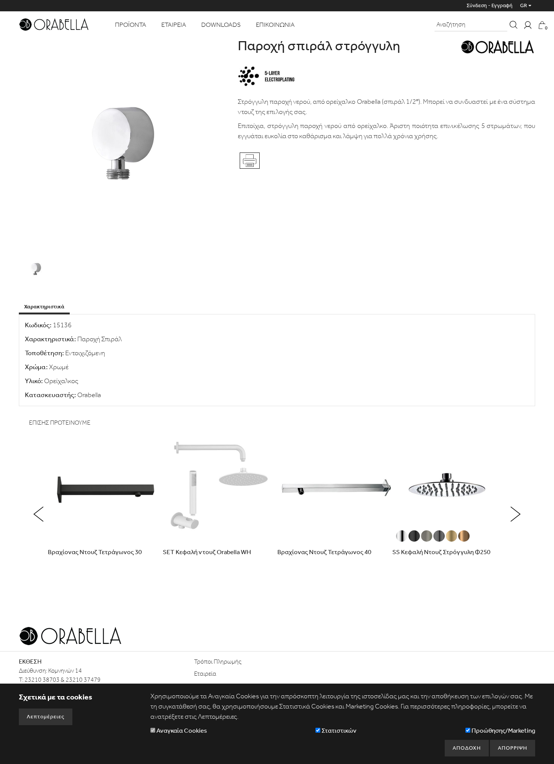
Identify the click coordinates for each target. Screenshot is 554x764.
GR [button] (523, 5)
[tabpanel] (277, 360)
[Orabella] (53, 24)
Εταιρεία (205, 673)
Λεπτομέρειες (45, 716)
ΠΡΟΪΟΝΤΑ (130, 24)
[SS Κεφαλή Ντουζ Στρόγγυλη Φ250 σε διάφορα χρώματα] (449, 488)
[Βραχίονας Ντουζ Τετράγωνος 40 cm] (334, 488)
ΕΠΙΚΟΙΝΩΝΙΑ (275, 24)
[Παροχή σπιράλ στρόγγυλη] (124, 144)
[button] (38, 514)
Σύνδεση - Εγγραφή (490, 5)
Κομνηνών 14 (65, 670)
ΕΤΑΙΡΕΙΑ (173, 24)
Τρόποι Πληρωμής (218, 661)
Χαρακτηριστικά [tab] (44, 306)
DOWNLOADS (221, 24)
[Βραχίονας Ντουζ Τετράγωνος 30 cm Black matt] (105, 488)
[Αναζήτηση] (513, 24)
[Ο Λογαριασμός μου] (527, 24)
